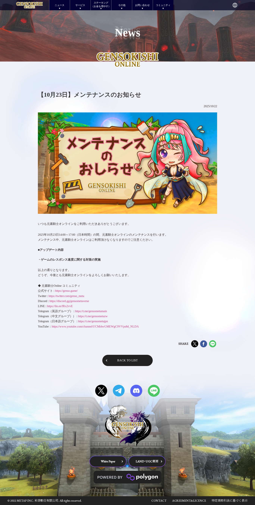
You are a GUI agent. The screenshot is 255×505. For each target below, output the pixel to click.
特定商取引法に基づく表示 (230, 501)
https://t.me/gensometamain (91, 311)
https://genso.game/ (66, 290)
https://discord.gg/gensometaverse (69, 301)
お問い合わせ (142, 5)
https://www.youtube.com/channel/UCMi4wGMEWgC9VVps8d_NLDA (95, 326)
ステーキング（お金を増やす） (101, 4)
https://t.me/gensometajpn (93, 321)
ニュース (59, 5)
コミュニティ (163, 5)
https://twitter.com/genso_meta (66, 296)
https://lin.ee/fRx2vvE (60, 306)
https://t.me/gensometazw (93, 316)
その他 (121, 5)
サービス (80, 5)
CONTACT (159, 501)
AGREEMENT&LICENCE (189, 501)
